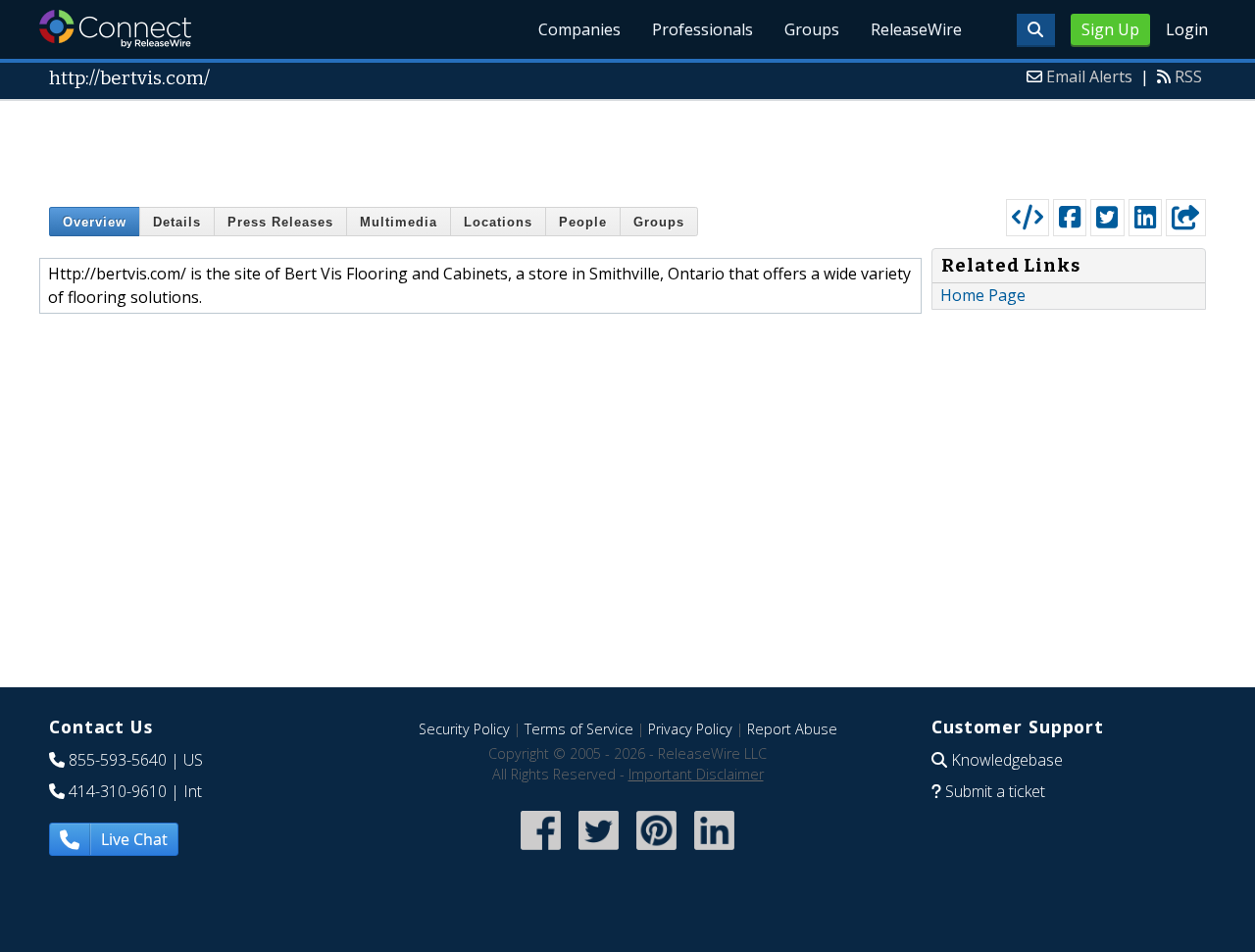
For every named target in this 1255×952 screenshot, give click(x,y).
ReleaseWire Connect (115, 29)
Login (1187, 29)
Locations (498, 222)
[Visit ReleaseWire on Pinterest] (656, 851)
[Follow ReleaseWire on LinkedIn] (714, 851)
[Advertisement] (627, 145)
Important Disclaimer (696, 774)
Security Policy (464, 729)
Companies (579, 29)
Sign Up (1110, 29)
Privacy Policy (690, 729)
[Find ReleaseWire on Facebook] (541, 851)
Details (177, 222)
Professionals (702, 29)
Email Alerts (1089, 76)
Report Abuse (792, 729)
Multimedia (398, 222)
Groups (811, 29)
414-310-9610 (118, 791)
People (583, 222)
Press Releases (280, 222)
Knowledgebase (1007, 760)
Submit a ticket (995, 791)
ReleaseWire (916, 29)
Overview (94, 222)
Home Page (983, 295)
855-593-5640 (118, 760)
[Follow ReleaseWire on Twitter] (599, 851)
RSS (1188, 76)
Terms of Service (579, 729)
